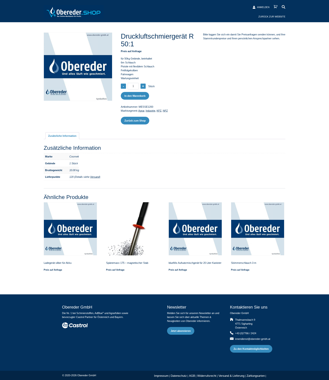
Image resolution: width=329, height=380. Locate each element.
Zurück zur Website (271, 16)
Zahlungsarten (256, 375)
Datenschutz (179, 375)
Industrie (150, 110)
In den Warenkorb (134, 95)
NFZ (165, 110)
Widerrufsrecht (206, 375)
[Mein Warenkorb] (275, 6)
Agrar (141, 110)
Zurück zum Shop (135, 120)
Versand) (95, 176)
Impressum (161, 375)
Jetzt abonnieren (181, 330)
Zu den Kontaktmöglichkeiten (251, 348)
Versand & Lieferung (231, 375)
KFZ (159, 110)
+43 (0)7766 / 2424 (245, 333)
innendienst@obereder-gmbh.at (252, 338)
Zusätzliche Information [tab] (62, 135)
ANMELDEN (263, 7)
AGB (192, 375)
